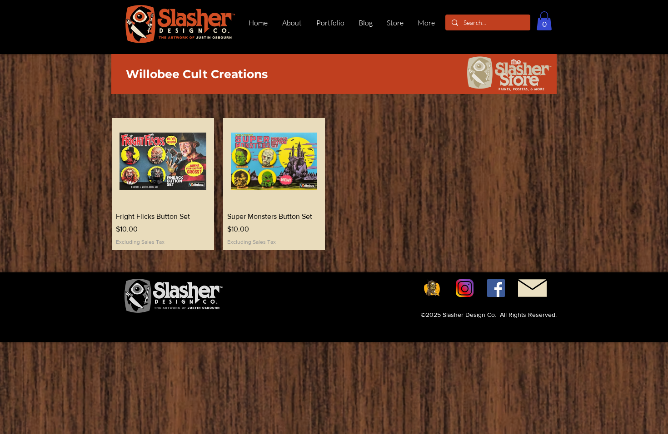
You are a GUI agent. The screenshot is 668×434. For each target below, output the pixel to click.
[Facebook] (496, 288)
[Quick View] (163, 161)
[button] (544, 20)
